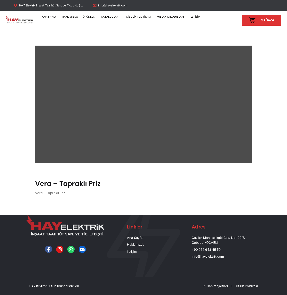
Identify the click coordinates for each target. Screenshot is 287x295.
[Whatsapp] (71, 249)
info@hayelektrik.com (112, 5)
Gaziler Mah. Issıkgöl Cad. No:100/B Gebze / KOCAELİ (218, 240)
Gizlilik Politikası (246, 286)
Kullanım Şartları (215, 286)
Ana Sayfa (135, 238)
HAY (32, 286)
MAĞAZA (267, 20)
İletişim (132, 252)
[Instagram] (59, 249)
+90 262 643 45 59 (206, 250)
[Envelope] (82, 249)
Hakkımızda (135, 244)
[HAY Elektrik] (19, 19)
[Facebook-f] (48, 249)
